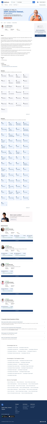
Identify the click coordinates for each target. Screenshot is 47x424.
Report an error (13, 219)
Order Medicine (25, 407)
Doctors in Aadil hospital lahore (12, 383)
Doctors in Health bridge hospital (24, 387)
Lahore (5, 22)
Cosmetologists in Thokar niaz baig (13, 347)
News (16, 408)
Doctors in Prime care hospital (20, 385)
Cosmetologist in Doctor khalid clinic (13, 371)
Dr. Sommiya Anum (9, 264)
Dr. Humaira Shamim (9, 282)
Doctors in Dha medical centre (30, 385)
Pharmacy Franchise (43, 4)
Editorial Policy (17, 411)
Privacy (13, 421)
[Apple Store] (11, 416)
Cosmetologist (9, 22)
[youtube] (40, 421)
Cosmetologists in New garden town (13, 349)
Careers (16, 410)
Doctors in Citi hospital (22, 389)
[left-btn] (1, 236)
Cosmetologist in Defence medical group (13, 362)
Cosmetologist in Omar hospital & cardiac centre (15, 373)
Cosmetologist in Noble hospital (25, 362)
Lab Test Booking (25, 408)
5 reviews (18, 233)
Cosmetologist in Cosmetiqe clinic (12, 364)
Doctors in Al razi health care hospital (13, 387)
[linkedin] (45, 421)
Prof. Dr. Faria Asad (9, 229)
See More (27, 114)
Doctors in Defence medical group (13, 389)
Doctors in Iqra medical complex (22, 383)
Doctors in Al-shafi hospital (34, 387)
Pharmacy (6, 4)
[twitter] (43, 421)
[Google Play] (4, 416)
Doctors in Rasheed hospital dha (33, 383)
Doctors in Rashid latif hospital (33, 391)
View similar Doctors (40, 35)
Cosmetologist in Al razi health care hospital (26, 360)
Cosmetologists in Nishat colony (23, 347)
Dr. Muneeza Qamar (9, 300)
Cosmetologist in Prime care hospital (13, 360)
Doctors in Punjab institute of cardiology (21, 391)
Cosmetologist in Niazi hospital (12, 369)
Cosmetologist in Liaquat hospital (28, 373)
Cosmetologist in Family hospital (22, 369)
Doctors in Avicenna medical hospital (32, 389)
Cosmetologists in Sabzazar (22, 351)
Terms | (10, 421)
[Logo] (2, 404)
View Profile (17, 240)
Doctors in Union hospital (11, 385)
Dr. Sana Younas (8, 246)
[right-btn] (32, 236)
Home (2, 4)
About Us (16, 407)
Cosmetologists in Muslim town (12, 351)
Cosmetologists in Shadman (23, 349)
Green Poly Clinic (4, 64)
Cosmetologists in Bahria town (33, 349)
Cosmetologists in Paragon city (31, 351)
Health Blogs (15, 4)
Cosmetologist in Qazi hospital (12, 375)
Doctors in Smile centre (11, 391)
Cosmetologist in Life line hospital (23, 364)
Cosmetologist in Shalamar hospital (24, 371)
